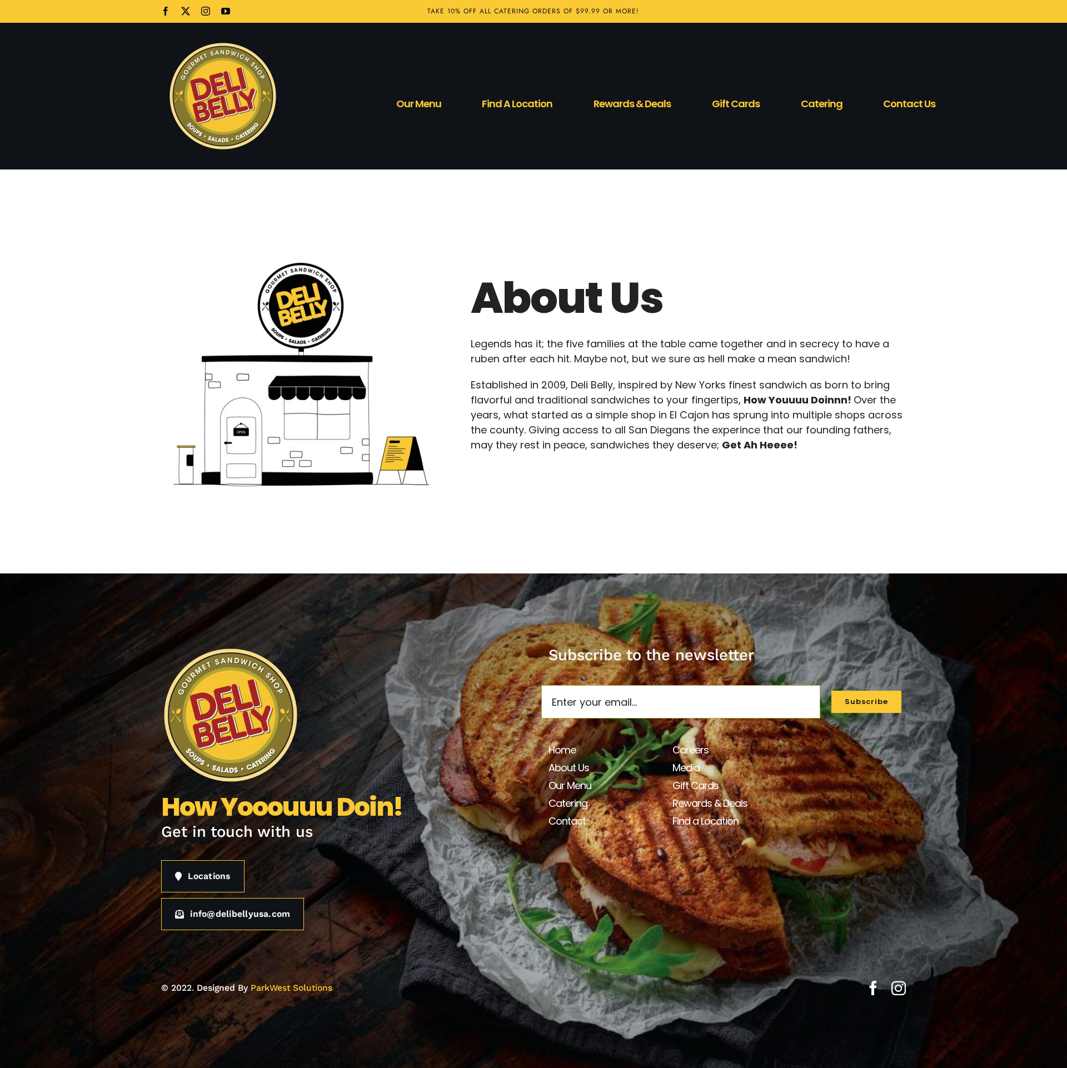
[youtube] (225, 11)
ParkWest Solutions (291, 987)
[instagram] (205, 11)
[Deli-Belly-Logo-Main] (222, 45)
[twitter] (185, 11)
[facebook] (165, 11)
